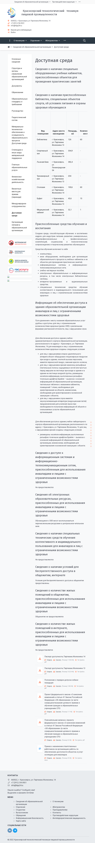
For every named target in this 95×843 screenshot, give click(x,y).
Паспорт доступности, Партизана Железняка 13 (64, 668)
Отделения (20, 807)
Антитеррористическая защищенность (69, 818)
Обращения (21, 815)
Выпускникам (22, 812)
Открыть (49, 660)
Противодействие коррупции (65, 815)
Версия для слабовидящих (21, 30)
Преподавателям (60, 810)
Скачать (58, 660)
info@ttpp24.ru (16, 26)
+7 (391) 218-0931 (17, 23)
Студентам (20, 810)
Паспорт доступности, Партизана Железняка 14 (64, 656)
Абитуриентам (59, 807)
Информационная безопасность (30, 818)
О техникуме (58, 801)
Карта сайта (21, 821)
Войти (13, 32)
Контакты (57, 812)
